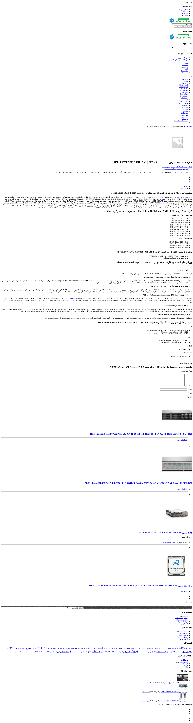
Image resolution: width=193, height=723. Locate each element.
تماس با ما (184, 71)
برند (188, 126)
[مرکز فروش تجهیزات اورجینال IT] (180, 22)
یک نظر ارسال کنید (182, 167)
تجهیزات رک (126, 648)
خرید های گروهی (182, 621)
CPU (173, 648)
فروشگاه (185, 67)
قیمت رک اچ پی (75, 651)
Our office (185, 92)
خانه (186, 63)
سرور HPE (6, 648)
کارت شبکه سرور (169, 169)
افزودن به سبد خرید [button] (169, 542)
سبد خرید (185, 13)
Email (189, 393)
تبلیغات (185, 667)
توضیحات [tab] (185, 186)
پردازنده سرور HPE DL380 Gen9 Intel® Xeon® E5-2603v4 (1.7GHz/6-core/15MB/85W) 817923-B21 (140, 585)
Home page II (183, 85)
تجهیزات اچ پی (145, 648)
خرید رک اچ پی (84, 648)
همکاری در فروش (182, 662)
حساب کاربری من (182, 103)
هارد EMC (38, 651)
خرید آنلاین (184, 660)
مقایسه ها (185, 122)
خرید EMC (110, 648)
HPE (185, 648)
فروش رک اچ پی (142, 651)
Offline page (184, 90)
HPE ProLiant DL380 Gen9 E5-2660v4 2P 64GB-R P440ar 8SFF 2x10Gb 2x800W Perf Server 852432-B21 (137, 483)
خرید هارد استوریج (52, 648)
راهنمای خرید (183, 633)
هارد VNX (32, 651)
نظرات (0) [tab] (184, 188)
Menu (190, 76)
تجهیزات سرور (183, 58)
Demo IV (185, 79)
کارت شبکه (94, 281)
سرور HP (13, 648)
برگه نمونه (184, 98)
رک (47, 648)
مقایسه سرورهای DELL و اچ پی (177, 682)
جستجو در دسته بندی (181, 623)
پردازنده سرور (19, 651)
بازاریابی (185, 665)
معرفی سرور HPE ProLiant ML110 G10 (174, 701)
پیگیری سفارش (183, 635)
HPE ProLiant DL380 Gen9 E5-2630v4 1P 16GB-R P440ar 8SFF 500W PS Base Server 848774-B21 (141, 434)
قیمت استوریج (94, 651)
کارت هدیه (184, 663)
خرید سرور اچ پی (62, 648)
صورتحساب (184, 11)
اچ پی (158, 648)
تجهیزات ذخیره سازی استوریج (178, 59)
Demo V (185, 81)
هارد (44, 651)
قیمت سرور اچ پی (51, 651)
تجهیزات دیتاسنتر (136, 648)
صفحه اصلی (184, 113)
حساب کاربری (183, 9)
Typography (184, 96)
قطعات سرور (105, 651)
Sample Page (184, 94)
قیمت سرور (64, 651)
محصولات (185, 65)
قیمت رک (83, 651)
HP (186, 126)
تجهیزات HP (152, 648)
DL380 (176, 648)
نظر (190, 167)
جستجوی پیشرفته (182, 620)
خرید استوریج (101, 648)
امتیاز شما (188, 371)
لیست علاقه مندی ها (181, 121)
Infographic (184, 88)
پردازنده (27, 651)
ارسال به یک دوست (168, 167)
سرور (28, 647)
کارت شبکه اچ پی (186, 197)
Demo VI (185, 83)
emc (180, 648)
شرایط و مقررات (182, 631)
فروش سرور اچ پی (116, 651)
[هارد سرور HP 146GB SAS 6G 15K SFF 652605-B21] (177, 528)
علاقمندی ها (184, 15)
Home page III (183, 87)
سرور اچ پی (160, 199)
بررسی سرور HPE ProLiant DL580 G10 (174, 692)
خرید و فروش (183, 616)
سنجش (185, 109)
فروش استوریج (161, 651)
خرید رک (91, 648)
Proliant (190, 648)
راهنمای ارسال (183, 637)
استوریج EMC (166, 648)
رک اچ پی (35, 648)
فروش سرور (130, 651)
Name (189, 389)
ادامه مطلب (152, 682)
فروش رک (151, 651)
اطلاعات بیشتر (182, 440)
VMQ (72, 298)
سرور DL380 (21, 648)
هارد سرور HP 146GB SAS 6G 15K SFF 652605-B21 (165, 532)
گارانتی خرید (184, 639)
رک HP (42, 648)
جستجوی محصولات (181, 618)
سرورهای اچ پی (173, 651)
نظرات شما (188, 386)
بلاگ (186, 69)
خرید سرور (73, 647)
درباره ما (185, 73)
